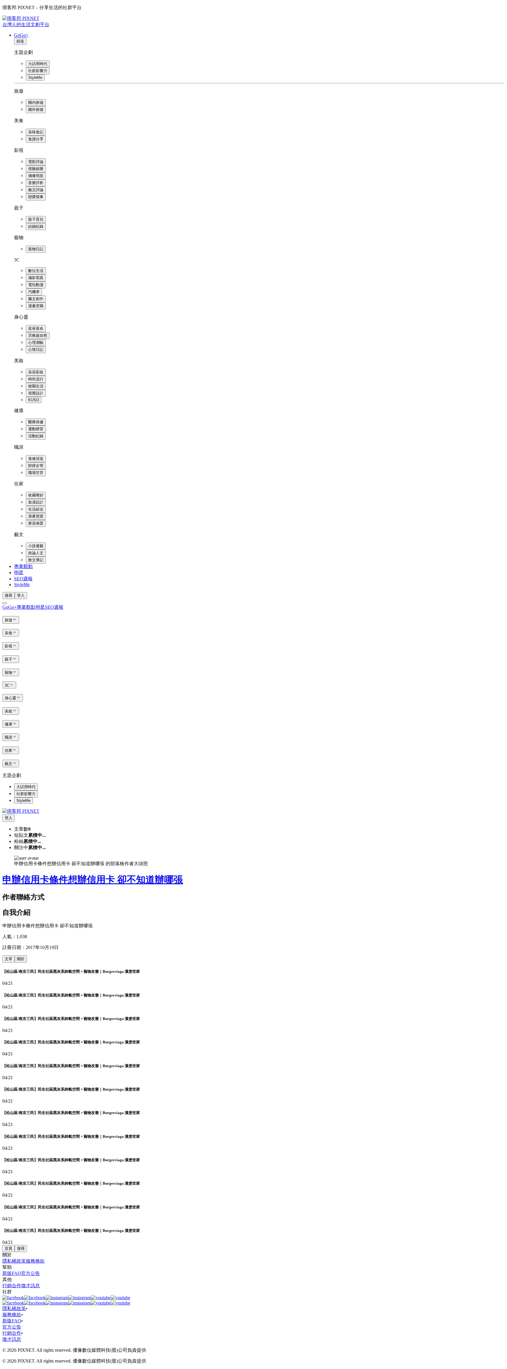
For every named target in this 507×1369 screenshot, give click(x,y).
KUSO (33, 400)
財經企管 (35, 465)
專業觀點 (23, 566)
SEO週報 (23, 578)
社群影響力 (37, 71)
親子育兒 (35, 219)
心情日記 (35, 349)
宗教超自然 (37, 335)
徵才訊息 (30, 1285)
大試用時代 (37, 64)
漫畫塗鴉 (35, 306)
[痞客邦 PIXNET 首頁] (20, 811)
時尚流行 (35, 379)
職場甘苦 (35, 472)
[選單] (4, 603)
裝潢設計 (35, 502)
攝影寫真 (35, 277)
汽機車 (34, 292)
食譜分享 (35, 139)
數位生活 (35, 270)
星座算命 (35, 328)
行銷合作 (11, 1285)
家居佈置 (35, 523)
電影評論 (35, 161)
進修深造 (35, 458)
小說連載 (35, 546)
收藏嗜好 (35, 495)
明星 (18, 572)
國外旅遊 (35, 109)
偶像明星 (35, 176)
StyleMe (35, 77)
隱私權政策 (14, 1261)
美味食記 (35, 132)
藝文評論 (35, 190)
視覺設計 (35, 393)
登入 (21, 595)
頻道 (20, 41)
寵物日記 (35, 249)
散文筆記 (35, 560)
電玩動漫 (35, 285)
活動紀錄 (35, 436)
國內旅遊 (35, 102)
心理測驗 (35, 342)
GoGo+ (21, 35)
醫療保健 (35, 422)
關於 (21, 959)
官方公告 (30, 1273)
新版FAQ (11, 1273)
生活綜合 (35, 509)
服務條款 (35, 1261)
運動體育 (35, 429)
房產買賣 (35, 516)
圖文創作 (35, 299)
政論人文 (35, 553)
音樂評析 (35, 183)
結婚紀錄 (35, 226)
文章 (8, 959)
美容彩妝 (35, 372)
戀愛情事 (35, 197)
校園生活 (35, 386)
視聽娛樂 (35, 168)
